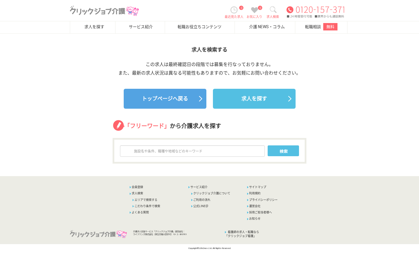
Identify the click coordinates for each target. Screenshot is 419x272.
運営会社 (255, 206)
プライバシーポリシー (263, 199)
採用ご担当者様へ (260, 212)
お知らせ (255, 218)
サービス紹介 (141, 26)
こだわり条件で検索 (147, 206)
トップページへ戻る (165, 99)
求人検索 (137, 193)
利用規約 (255, 193)
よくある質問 (140, 212)
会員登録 (137, 187)
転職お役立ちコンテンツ (199, 26)
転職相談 (319, 26)
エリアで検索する (146, 199)
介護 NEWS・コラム (267, 26)
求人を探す (94, 26)
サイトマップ (257, 187)
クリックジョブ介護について (211, 193)
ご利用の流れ (201, 199)
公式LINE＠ (200, 206)
